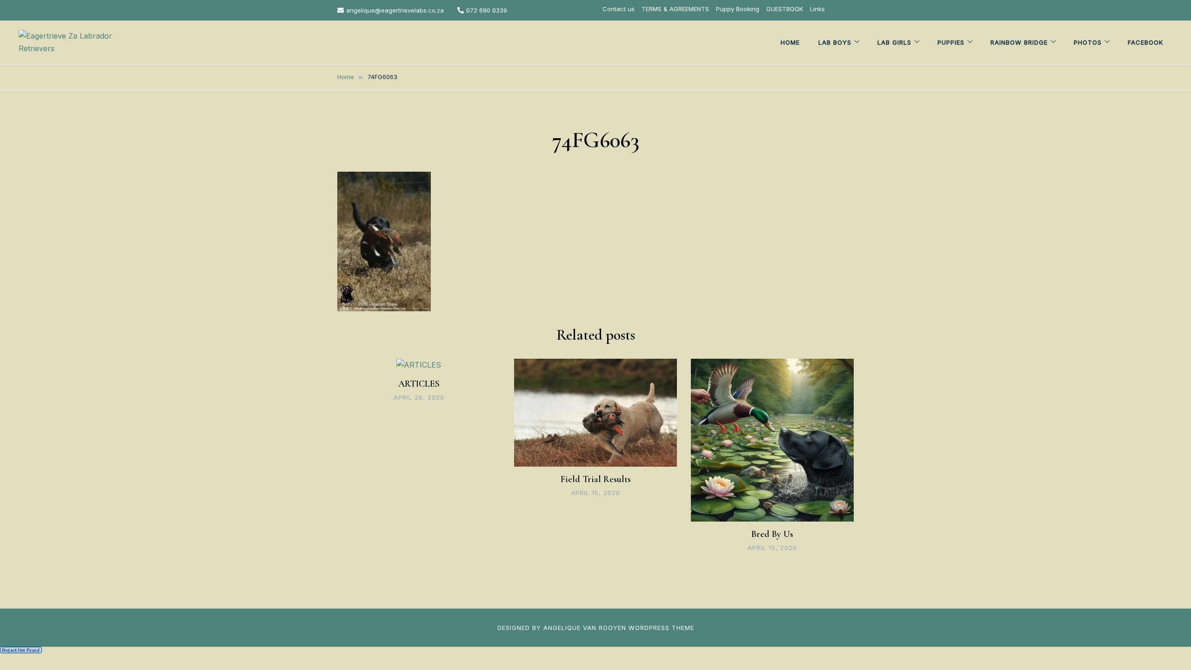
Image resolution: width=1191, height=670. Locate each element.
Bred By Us (772, 534)
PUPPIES (950, 42)
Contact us (618, 9)
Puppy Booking (737, 9)
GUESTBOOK (784, 9)
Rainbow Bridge (1019, 42)
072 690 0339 (486, 10)
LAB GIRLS (894, 42)
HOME (790, 42)
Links (817, 9)
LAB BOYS (834, 42)
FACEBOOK (1145, 42)
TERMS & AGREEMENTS (675, 9)
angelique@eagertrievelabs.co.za (395, 10)
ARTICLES (419, 383)
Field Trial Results (596, 479)
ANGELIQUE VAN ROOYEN (584, 627)
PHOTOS (1088, 42)
